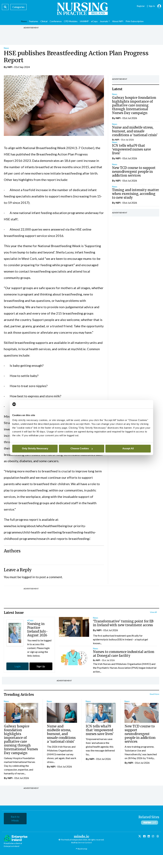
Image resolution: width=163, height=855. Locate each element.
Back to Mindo (15, 818)
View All (153, 612)
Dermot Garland (85, 842)
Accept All (128, 448)
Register (141, 6)
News (6, 48)
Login (17, 666)
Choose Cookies (80, 448)
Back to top (82, 849)
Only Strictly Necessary (35, 448)
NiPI (9, 66)
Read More (154, 694)
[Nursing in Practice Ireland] (81, 8)
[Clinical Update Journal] (153, 836)
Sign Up (41, 666)
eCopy (30, 620)
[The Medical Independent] (157, 836)
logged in (28, 577)
